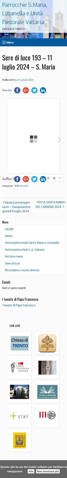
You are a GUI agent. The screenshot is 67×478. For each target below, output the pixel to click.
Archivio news (14, 256)
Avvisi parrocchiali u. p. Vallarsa (24, 249)
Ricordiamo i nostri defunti (22, 270)
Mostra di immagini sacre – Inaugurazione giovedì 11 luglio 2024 (16, 207)
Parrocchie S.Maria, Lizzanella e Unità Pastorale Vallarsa (24, 13)
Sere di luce (21, 186)
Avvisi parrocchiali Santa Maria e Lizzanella (32, 242)
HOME (9, 229)
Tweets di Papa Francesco (19, 305)
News (9, 236)
